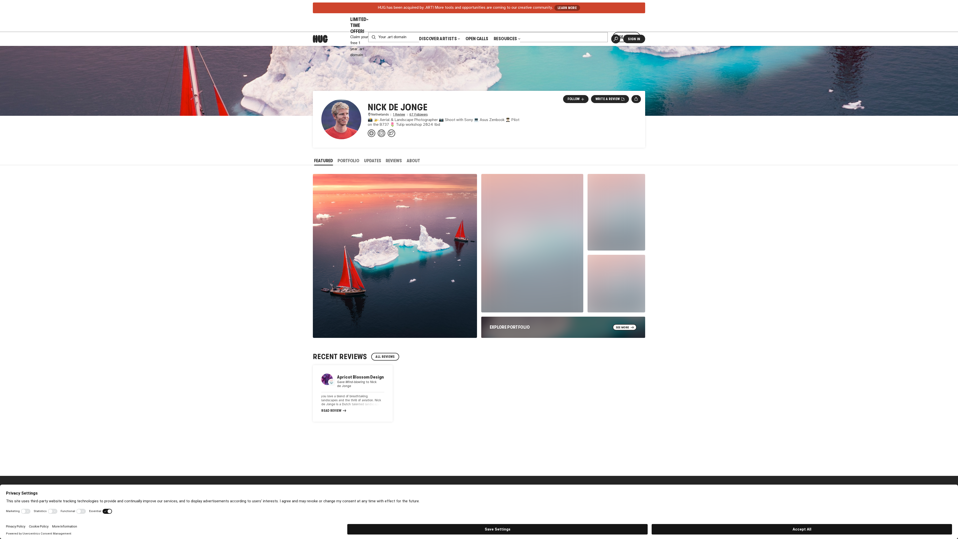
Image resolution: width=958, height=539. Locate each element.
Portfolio (348, 160)
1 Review (399, 114)
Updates (372, 160)
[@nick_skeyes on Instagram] (381, 133)
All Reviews (385, 357)
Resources (506, 38)
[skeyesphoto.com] (371, 133)
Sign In (634, 39)
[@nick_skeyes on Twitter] (391, 133)
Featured (323, 160)
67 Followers (418, 114)
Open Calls (477, 38)
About (413, 160)
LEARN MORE (567, 8)
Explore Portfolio (510, 327)
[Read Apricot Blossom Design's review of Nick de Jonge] (353, 393)
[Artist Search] (615, 38)
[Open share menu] (636, 99)
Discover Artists (438, 38)
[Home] (320, 39)
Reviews (394, 160)
